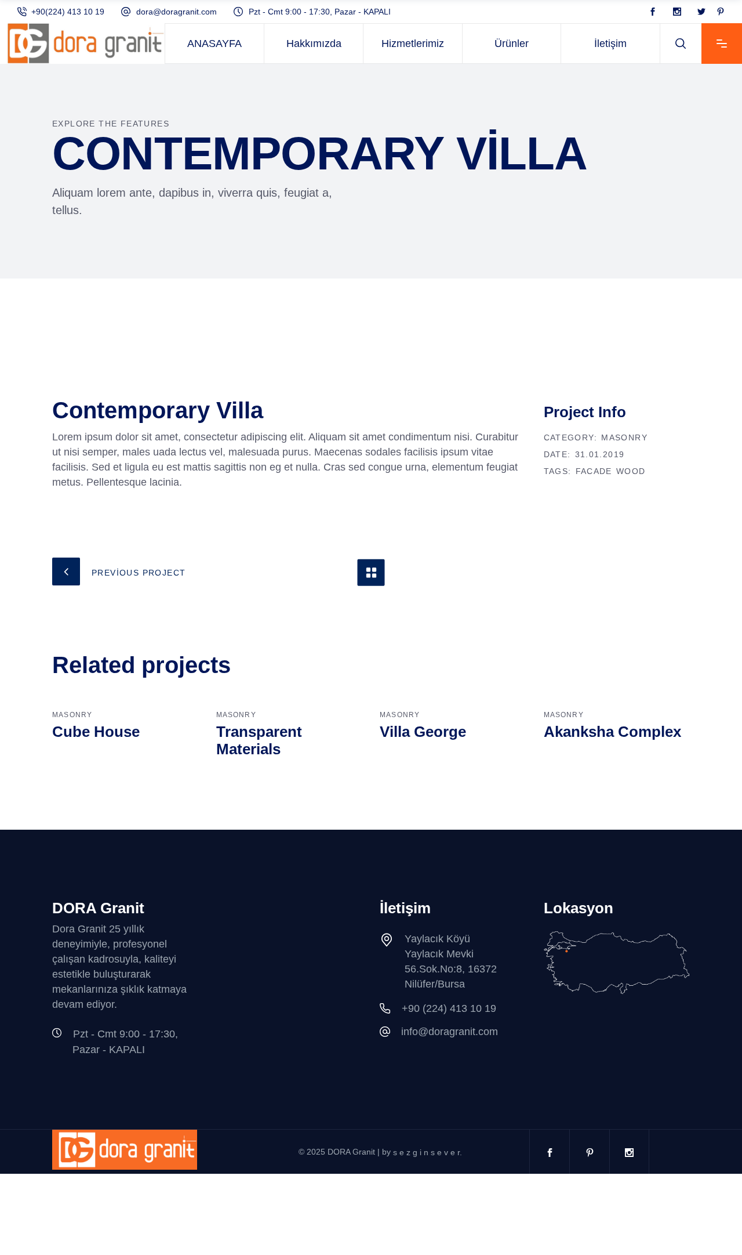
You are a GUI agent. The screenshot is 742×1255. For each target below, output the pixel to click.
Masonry (624, 437)
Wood (631, 471)
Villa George (423, 731)
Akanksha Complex (612, 731)
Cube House (96, 731)
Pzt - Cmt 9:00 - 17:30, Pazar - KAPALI (320, 11)
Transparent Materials (259, 740)
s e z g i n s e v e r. (427, 1152)
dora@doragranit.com (176, 11)
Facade (594, 471)
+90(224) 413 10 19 (67, 11)
